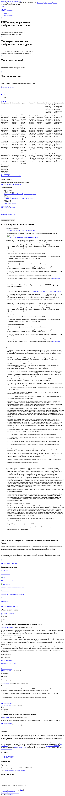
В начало (3, 9)
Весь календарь (5, 174)
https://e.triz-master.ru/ (6, 660)
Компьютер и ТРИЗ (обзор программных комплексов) (12, 594)
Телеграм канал (8, 757)
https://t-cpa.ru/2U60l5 (20, 747)
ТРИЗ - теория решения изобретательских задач (11, 580)
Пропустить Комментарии (8, 207)
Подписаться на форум (7, 613)
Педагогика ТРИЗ (4, 601)
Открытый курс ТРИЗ (5, 573)
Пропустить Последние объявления (11, 184)
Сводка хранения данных (8, 791)
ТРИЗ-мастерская (9, 756)
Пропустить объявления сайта (9, 606)
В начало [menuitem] (6, 13)
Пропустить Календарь (7, 87)
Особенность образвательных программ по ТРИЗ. (18, 198)
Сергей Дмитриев (7, 627)
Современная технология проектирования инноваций (12, 587)
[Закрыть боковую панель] (1, 86)
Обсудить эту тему (6, 670)
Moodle (11, 794)
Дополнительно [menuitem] (8, 15)
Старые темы (4, 206)
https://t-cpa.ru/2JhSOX (52, 746)
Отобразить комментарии (8, 214)
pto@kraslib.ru (56, 278)
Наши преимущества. (10, 203)
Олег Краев (5, 683)
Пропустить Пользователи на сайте (11, 176)
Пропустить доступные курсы (9, 563)
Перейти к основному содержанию (11, 1)
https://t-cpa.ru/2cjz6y (6, 749)
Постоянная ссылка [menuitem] (6, 669)
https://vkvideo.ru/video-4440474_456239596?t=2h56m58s (47, 291)
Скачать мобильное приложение (10, 793)
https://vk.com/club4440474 (8, 663)
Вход (2, 6)
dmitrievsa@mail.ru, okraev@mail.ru (47, 3)
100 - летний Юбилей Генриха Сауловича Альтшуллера (20, 194)
